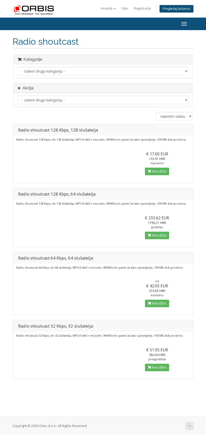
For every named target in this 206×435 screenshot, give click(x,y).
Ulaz (125, 8)
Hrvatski (107, 8)
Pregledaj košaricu (176, 9)
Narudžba (158, 171)
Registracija (142, 8)
